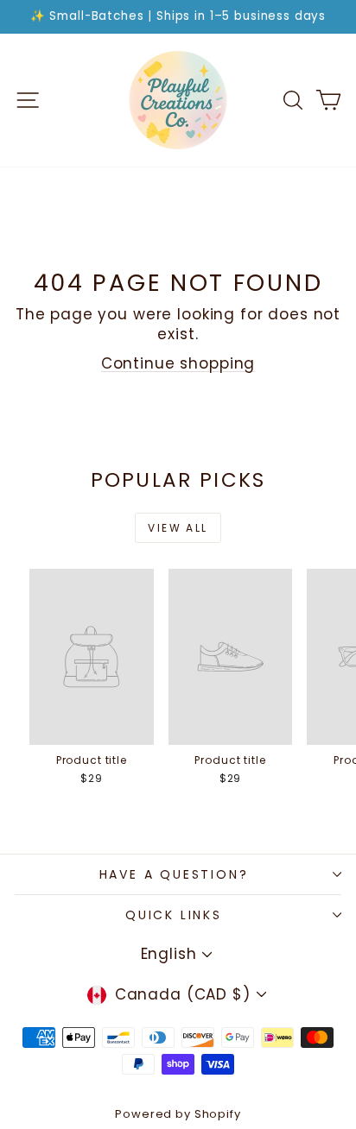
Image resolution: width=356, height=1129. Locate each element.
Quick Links (173, 915)
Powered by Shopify (177, 1114)
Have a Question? (174, 874)
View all (177, 527)
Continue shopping (178, 363)
